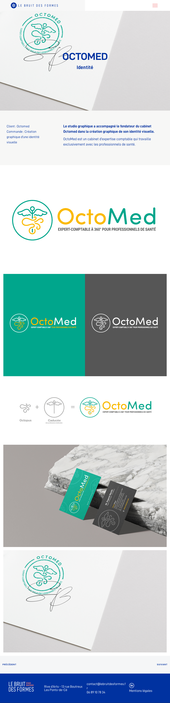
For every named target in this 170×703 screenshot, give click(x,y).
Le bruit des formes (38, 5)
